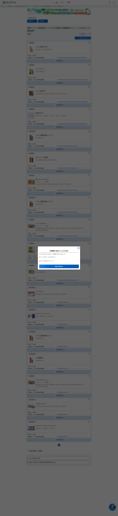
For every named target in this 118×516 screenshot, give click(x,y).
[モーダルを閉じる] (78, 248)
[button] (59, 266)
